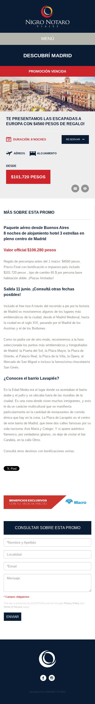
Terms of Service (13, 607)
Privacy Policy (71, 603)
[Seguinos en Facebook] (43, 678)
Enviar (12, 617)
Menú (47, 38)
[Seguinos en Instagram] (52, 678)
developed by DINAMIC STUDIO (47, 692)
